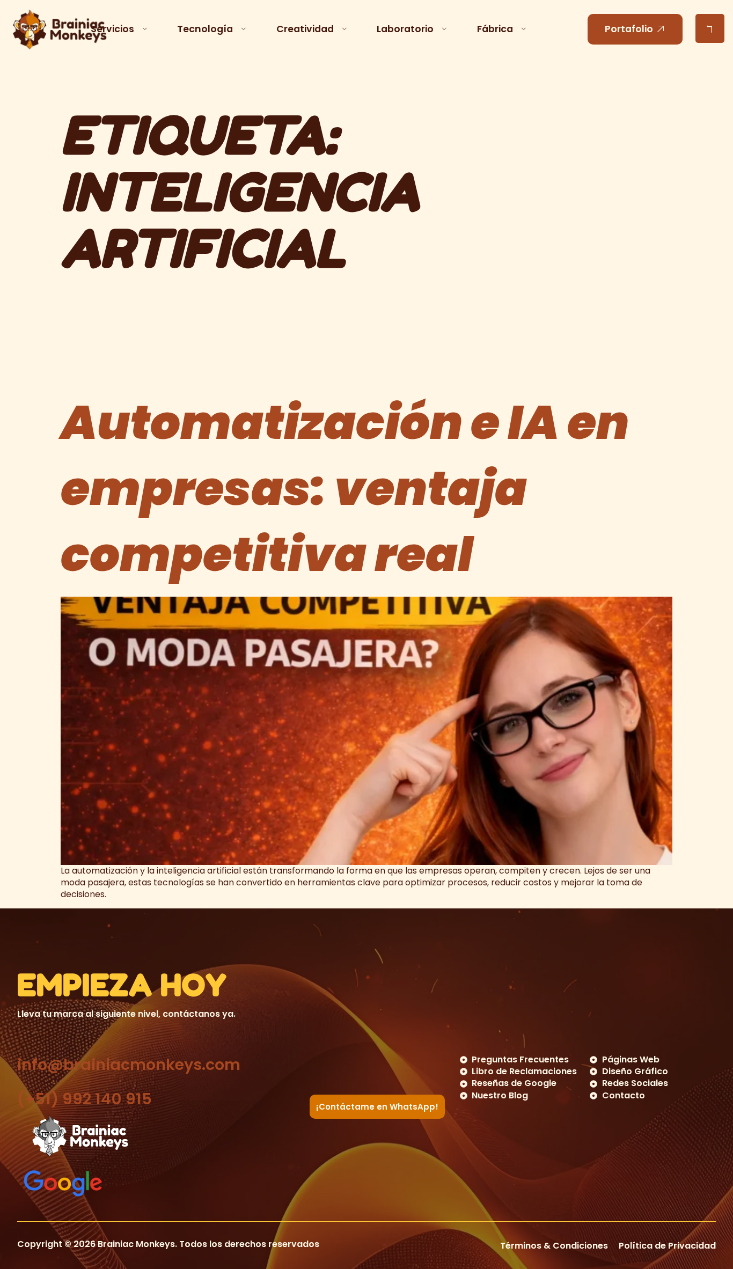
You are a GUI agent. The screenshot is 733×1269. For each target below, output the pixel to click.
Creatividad (305, 29)
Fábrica (495, 29)
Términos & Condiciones (554, 1246)
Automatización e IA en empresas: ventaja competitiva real (345, 489)
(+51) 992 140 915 (84, 1099)
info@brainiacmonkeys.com (128, 1064)
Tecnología (205, 29)
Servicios (112, 29)
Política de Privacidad (667, 1246)
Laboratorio (405, 29)
